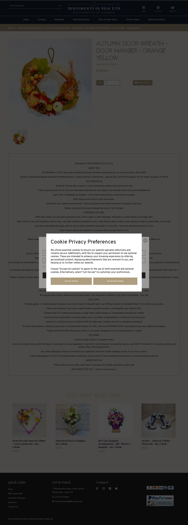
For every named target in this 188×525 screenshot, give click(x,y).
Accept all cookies (115, 281)
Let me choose (71, 281)
